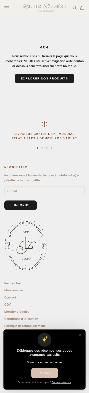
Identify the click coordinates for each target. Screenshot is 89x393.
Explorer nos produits (44, 78)
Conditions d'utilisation (21, 319)
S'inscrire (21, 205)
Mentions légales (16, 312)
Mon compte (13, 290)
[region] (44, 131)
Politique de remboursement (24, 326)
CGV (7, 304)
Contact (10, 297)
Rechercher (12, 283)
